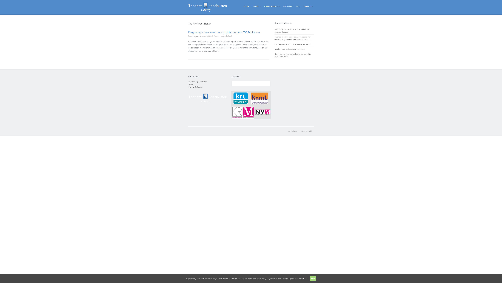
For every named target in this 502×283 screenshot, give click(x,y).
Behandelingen (271, 6)
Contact (307, 6)
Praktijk (255, 6)
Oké (313, 278)
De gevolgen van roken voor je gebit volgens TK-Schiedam (224, 32)
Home (246, 6)
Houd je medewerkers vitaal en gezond (290, 49)
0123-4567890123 (195, 87)
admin (198, 36)
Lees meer (303, 279)
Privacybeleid (306, 131)
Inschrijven (287, 6)
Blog (298, 6)
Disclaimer (292, 131)
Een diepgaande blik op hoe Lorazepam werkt (292, 44)
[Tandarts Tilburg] (207, 11)
